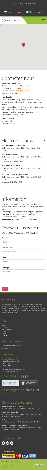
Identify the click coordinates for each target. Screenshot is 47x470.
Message (5, 267)
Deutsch (11, 462)
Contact (4, 336)
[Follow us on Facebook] (3, 443)
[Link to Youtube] (11, 443)
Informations (6, 349)
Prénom (5, 238)
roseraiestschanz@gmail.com (18, 91)
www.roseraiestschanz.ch (10, 372)
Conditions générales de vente (11, 345)
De (39, 12)
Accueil (4, 325)
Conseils (4, 331)
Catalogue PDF (6, 394)
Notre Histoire (6, 329)
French (4, 462)
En (41, 12)
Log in (13, 4)
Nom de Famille (8, 248)
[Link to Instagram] (7, 443)
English (18, 462)
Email (5, 258)
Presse (4, 334)
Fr (36, 12)
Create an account (27, 4)
